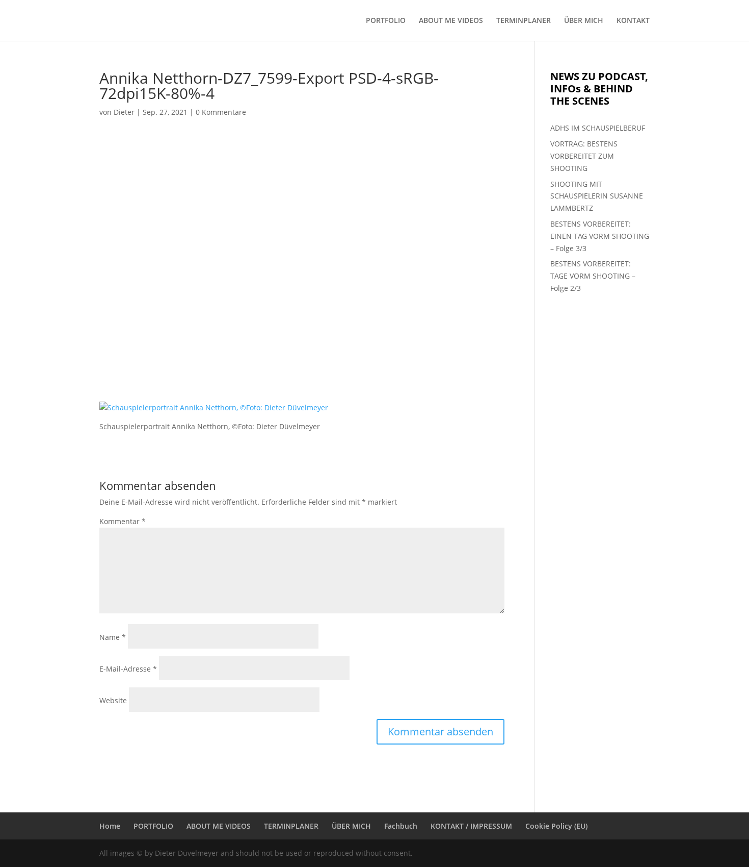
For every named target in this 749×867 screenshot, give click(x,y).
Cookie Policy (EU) (556, 826)
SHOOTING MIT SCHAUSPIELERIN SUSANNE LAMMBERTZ (596, 196)
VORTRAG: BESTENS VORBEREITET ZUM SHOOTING (584, 156)
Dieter (124, 112)
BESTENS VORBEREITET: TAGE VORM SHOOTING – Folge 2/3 (592, 276)
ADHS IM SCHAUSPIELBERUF (597, 128)
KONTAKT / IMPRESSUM (471, 826)
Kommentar (122, 521)
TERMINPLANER (523, 21)
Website (113, 700)
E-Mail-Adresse (128, 669)
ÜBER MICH (583, 21)
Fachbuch (400, 826)
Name (112, 637)
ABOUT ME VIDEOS (451, 21)
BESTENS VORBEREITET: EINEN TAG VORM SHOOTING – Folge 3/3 (599, 236)
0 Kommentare (221, 112)
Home (109, 826)
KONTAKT (633, 21)
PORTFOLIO (386, 21)
